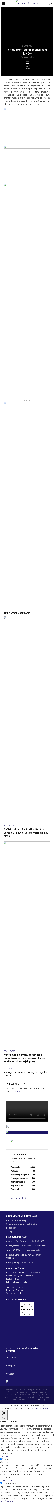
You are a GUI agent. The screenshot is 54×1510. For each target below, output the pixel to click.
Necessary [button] (4, 1456)
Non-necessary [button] (6, 1480)
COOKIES (41, 1400)
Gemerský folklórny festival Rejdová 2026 (25, 1241)
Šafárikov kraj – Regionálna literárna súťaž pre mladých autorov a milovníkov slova (26, 832)
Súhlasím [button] (36, 1408)
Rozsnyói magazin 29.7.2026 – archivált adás (26, 1246)
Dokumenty (11, 1228)
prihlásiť (16, 1091)
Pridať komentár (27, 67)
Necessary (7, 1459)
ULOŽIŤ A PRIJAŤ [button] (7, 1501)
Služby (9, 1231)
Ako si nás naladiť (18, 1198)
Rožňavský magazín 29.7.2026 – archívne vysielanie (25, 1256)
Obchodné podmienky (16, 1220)
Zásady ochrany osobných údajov (21, 1224)
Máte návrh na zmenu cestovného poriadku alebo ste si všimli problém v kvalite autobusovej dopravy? (24, 1058)
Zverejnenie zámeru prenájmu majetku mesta (25, 1074)
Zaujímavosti (27, 46)
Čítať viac (44, 1408)
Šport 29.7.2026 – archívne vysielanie (23, 1250)
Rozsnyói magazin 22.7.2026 (19, 1262)
